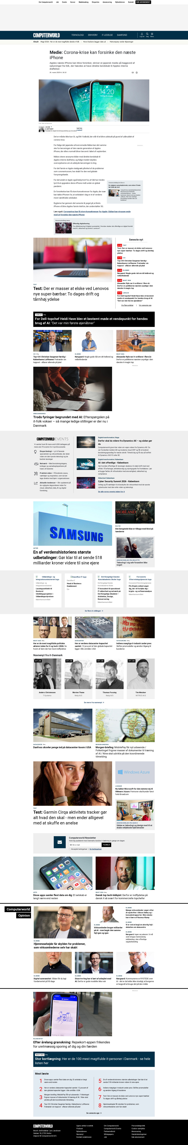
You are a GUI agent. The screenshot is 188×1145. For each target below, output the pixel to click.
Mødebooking (83, 2)
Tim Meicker (141, 692)
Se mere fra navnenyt (93, 702)
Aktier (35, 548)
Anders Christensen (47, 692)
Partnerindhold (109, 1131)
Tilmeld (106, 845)
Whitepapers (109, 1134)
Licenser (118, 786)
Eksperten (95, 2)
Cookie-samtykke (138, 1129)
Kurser (72, 2)
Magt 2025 (40, 1055)
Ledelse (126, 293)
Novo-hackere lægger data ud (94, 41)
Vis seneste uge (145, 305)
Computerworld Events (112, 1129)
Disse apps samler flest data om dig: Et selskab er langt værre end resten (65, 1081)
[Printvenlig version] (137, 72)
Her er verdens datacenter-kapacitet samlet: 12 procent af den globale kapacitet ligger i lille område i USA (66, 1089)
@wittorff (79, 130)
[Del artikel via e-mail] (133, 73)
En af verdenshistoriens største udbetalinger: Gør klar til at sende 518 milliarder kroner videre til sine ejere (125, 1081)
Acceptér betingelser (79, 849)
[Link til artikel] (72, 260)
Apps (35, 892)
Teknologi (77, 35)
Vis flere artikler (127, 305)
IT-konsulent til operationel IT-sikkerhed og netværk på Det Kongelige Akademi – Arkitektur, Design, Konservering (109, 594)
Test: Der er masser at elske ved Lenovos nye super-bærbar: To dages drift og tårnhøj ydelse (135, 250)
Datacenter (79, 640)
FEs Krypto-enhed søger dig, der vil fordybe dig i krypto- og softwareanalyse (140, 588)
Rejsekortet (38, 1039)
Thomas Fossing (109, 692)
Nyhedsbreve (120, 2)
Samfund (122, 35)
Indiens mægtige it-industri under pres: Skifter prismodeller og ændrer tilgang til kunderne (125, 1089)
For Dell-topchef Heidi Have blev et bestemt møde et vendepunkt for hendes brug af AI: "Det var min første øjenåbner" (135, 298)
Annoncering (107, 2)
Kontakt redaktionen (83, 1137)
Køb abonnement (143, 2)
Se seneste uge (93, 1113)
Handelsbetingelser (139, 1134)
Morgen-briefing (102, 744)
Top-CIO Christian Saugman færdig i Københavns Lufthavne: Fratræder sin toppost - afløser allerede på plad (132, 263)
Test (35, 284)
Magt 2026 (127, 280)
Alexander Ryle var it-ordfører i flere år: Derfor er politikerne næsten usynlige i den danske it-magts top (135, 285)
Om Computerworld (46, 2)
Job (57, 2)
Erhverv (92, 35)
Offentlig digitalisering (81, 223)
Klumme (126, 270)
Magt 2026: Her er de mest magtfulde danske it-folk (60, 41)
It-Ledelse (107, 35)
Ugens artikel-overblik (84, 1126)
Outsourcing (121, 640)
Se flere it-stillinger (93, 611)
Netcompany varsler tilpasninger (121, 41)
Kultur (118, 526)
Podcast (79, 1129)
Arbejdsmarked (39, 413)
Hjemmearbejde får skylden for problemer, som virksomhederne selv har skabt (121, 1105)
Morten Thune (78, 692)
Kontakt (131, 2)
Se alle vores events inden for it (111, 492)
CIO (124, 258)
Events (64, 2)
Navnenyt (79, 1134)
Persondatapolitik (138, 1126)
